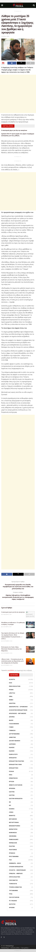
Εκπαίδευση (13, 758)
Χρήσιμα (12, 907)
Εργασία (11, 781)
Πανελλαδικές (13, 839)
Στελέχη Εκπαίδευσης (16, 866)
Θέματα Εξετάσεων (15, 785)
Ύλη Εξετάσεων (14, 897)
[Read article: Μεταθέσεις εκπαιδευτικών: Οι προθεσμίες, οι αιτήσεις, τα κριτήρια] (30, 625)
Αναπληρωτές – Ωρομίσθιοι (18, 706)
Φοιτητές (12, 904)
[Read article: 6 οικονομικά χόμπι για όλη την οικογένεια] (30, 614)
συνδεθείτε (11, 670)
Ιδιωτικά (12, 792)
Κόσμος (11, 809)
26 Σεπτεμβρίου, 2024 (7, 665)
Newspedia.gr (10, 946)
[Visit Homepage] (18, 5)
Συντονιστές (13, 880)
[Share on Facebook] (11, 63)
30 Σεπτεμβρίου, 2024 (7, 641)
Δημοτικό (12, 737)
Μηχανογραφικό (14, 826)
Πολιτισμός (13, 849)
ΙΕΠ (10, 805)
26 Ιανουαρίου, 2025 (7, 614)
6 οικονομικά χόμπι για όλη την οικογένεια (14, 130)
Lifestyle (12, 693)
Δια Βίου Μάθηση (14, 741)
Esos (10, 683)
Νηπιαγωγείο (13, 829)
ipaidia (11, 689)
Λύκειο (11, 812)
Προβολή (12, 853)
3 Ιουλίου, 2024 (5, 36)
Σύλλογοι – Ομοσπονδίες (17, 870)
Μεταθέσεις (13, 819)
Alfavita (12, 679)
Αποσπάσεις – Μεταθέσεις (17, 713)
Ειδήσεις (11, 747)
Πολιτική (12, 846)
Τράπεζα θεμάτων (15, 887)
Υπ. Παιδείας (13, 900)
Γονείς (11, 727)
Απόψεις (12, 717)
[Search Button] (34, 5)
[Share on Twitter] (21, 63)
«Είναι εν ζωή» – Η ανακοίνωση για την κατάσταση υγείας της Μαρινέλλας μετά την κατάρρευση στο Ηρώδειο (12, 661)
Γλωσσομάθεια (14, 723)
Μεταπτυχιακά (14, 822)
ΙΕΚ (10, 802)
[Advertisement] (18, 94)
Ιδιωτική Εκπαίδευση (15, 798)
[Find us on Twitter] (4, 937)
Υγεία (10, 894)
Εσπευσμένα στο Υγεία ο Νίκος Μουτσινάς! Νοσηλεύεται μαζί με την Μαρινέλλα (11, 649)
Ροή (10, 860)
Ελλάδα (11, 771)
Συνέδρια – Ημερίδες (16, 873)
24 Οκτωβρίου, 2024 (6, 626)
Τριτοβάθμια (13, 890)
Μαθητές (12, 815)
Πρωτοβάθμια (14, 856)
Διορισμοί (12, 744)
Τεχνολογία (13, 883)
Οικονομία (12, 836)
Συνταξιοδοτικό (14, 877)
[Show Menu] (2, 5)
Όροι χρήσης (24, 948)
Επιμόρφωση (13, 778)
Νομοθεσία (13, 832)
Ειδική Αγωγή (13, 754)
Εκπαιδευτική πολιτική (16, 761)
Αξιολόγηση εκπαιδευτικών (18, 710)
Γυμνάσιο (12, 730)
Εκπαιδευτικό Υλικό (15, 764)
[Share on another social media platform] (30, 63)
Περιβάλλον (13, 843)
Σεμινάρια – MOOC (15, 863)
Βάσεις (11, 720)
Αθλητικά (12, 703)
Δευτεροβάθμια (14, 734)
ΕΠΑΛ (10, 775)
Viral (10, 696)
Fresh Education (14, 686)
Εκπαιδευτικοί (13, 768)
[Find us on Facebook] (1, 937)
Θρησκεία (12, 788)
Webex (11, 700)
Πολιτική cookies (14, 948)
